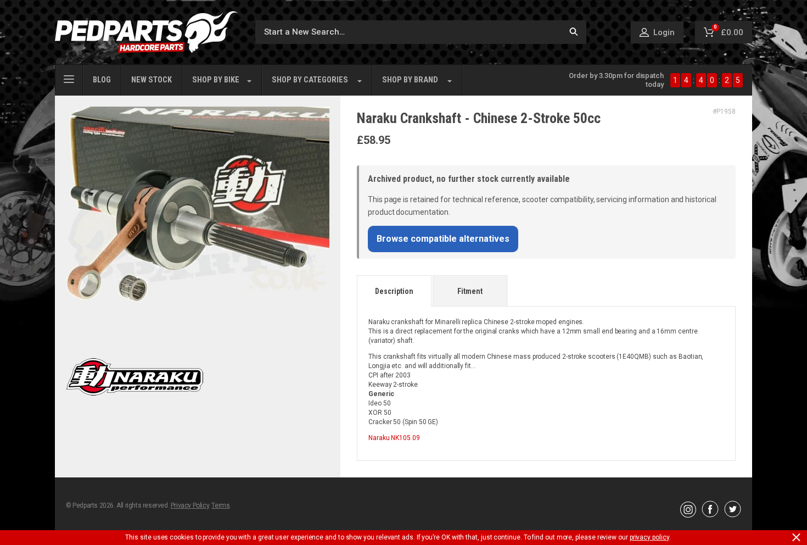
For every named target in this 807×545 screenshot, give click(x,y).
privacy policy (649, 537)
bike (215, 80)
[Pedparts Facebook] (710, 514)
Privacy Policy (190, 505)
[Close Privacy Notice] (796, 537)
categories (310, 80)
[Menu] (68, 78)
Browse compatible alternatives (443, 238)
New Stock (151, 80)
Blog (102, 80)
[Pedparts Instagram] (688, 514)
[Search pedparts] (573, 32)
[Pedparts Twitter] (732, 514)
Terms (220, 505)
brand (410, 80)
